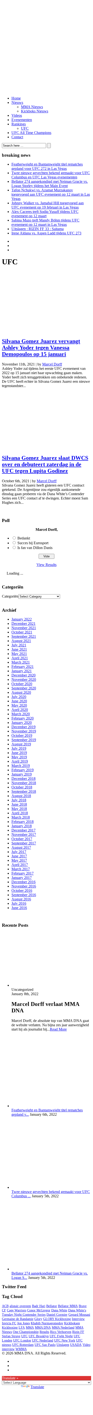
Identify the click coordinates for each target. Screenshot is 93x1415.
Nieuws (17, 102)
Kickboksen (72, 1323)
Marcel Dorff (52, 364)
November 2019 (23, 731)
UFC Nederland (42, 1340)
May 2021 (19, 654)
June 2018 (19, 804)
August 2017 (21, 847)
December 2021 (23, 623)
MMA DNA (43, 1327)
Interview (78, 1319)
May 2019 (19, 757)
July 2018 (18, 800)
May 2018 (19, 809)
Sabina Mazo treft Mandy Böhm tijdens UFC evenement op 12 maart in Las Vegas (45, 222)
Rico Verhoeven (60, 1332)
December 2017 (23, 830)
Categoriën (10, 596)
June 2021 (19, 649)
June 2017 (19, 856)
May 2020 (19, 705)
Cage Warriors (16, 1310)
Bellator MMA (68, 1306)
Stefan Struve (11, 1336)
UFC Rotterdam (23, 1345)
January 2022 (21, 619)
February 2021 (22, 667)
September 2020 (23, 688)
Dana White (59, 1310)
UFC (25, 128)
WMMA (21, 1349)
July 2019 (18, 748)
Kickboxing (10, 1327)
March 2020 (20, 714)
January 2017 (21, 878)
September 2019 (23, 740)
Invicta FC (9, 1323)
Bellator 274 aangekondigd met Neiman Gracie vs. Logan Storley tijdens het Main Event (49, 183)
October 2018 (21, 787)
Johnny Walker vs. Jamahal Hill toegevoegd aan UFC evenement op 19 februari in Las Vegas (47, 205)
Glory (38, 1319)
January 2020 (21, 723)
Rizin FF (78, 1332)
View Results (46, 565)
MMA (30, 1327)
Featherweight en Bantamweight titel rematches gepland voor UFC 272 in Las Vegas (47, 166)
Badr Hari (38, 1306)
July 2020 (18, 697)
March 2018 (20, 817)
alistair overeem (20, 1306)
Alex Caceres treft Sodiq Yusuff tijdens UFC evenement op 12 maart (44, 214)
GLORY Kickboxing (57, 1319)
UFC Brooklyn (39, 1336)
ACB (5, 1306)
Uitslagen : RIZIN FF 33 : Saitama (37, 229)
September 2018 (23, 791)
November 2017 (23, 834)
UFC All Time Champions (31, 133)
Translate (37, 1387)
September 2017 (23, 843)
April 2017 (19, 865)
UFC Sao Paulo (45, 1345)
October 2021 (21, 632)
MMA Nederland (63, 1327)
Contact (17, 137)
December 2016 (23, 882)
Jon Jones (23, 1323)
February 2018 (22, 822)
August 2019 (21, 744)
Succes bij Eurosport (32, 543)
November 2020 (23, 679)
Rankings (18, 124)
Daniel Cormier (56, 1314)
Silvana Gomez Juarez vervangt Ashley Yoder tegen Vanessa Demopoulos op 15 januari (41, 347)
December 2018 (23, 779)
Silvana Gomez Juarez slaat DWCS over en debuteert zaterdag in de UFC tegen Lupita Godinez (45, 464)
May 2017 (19, 860)
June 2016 (19, 908)
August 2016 (21, 899)
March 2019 (20, 766)
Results (44, 1332)
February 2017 (22, 873)
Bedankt (23, 538)
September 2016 (23, 895)
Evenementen (21, 120)
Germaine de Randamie (17, 1319)
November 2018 (23, 783)
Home (16, 98)
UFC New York (64, 1340)
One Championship (26, 1332)
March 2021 (20, 662)
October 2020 (21, 684)
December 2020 (23, 675)
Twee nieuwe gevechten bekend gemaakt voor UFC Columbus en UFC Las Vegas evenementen (50, 175)
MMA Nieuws (32, 107)
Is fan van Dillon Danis (34, 548)
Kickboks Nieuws (34, 111)
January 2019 (21, 774)
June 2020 (19, 701)
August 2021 (21, 641)
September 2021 (23, 636)
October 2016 (21, 890)
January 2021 (21, 671)
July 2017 (18, 852)
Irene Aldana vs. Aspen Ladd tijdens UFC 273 (46, 233)
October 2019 (21, 735)
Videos (16, 115)
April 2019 (19, 761)
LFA (22, 1327)
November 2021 (23, 628)
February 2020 (22, 718)
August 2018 (21, 796)
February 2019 (22, 770)
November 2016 (23, 886)
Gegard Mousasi (79, 1314)
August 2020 (21, 692)
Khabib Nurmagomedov (47, 1323)
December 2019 (23, 727)
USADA (76, 1345)
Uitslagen (63, 1345)
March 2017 (20, 869)
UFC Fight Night (61, 1336)
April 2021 (19, 658)
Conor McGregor (38, 1310)
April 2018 (19, 813)
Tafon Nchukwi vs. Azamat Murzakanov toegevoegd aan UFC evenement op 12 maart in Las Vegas (50, 194)
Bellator (51, 1306)
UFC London (22, 1340)
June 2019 (19, 753)
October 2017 (21, 839)
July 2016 (18, 903)
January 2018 (21, 826)
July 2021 (18, 645)
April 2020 (19, 710)
